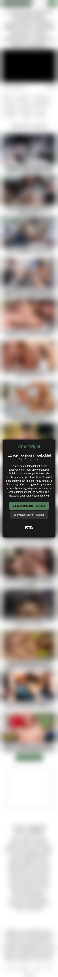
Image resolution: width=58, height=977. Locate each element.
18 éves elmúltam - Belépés (29, 506)
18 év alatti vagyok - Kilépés (29, 514)
